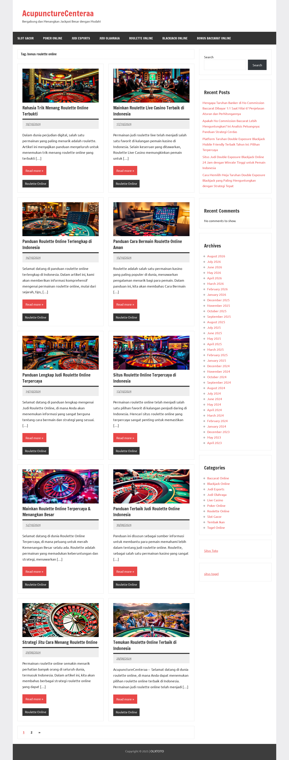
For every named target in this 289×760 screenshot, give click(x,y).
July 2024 (214, 393)
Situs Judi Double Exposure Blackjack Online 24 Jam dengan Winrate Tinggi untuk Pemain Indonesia (233, 162)
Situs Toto (211, 550)
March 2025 (215, 349)
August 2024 (216, 388)
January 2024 (216, 426)
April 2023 (214, 443)
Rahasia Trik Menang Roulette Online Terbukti (55, 111)
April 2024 (214, 410)
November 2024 (218, 371)
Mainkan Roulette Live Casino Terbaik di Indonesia (148, 111)
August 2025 (216, 322)
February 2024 (217, 421)
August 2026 (216, 256)
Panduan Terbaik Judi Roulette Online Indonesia (146, 512)
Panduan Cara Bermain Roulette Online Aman (147, 244)
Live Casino (215, 500)
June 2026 (214, 267)
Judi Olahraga (109, 38)
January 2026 (216, 294)
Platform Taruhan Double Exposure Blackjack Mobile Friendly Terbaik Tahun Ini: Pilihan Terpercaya (233, 144)
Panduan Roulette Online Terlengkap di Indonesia (57, 244)
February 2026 (217, 289)
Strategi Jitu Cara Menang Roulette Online (59, 642)
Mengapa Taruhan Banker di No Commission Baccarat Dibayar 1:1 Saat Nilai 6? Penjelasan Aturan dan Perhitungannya (233, 108)
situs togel (211, 574)
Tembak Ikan (216, 522)
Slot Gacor (25, 38)
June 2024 (214, 399)
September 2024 (219, 382)
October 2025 (216, 311)
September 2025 (219, 316)
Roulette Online (141, 38)
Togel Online (216, 527)
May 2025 (214, 338)
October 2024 (216, 377)
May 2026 (214, 272)
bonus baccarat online (214, 38)
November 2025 (218, 305)
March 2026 (215, 283)
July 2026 (214, 261)
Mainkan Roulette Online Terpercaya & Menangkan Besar (56, 512)
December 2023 (218, 432)
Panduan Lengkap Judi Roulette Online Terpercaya (56, 378)
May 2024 (214, 404)
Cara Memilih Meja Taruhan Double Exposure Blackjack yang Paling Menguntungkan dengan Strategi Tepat (233, 180)
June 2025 (214, 333)
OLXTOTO (157, 751)
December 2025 (218, 300)
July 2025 (214, 327)
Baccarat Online (218, 478)
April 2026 (214, 278)
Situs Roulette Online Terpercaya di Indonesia (144, 378)
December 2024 (218, 366)
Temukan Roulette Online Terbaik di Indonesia (145, 645)
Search (209, 57)
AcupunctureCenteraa (58, 13)
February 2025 (217, 355)
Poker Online (52, 38)
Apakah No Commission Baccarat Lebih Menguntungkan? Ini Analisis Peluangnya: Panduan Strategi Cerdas (231, 126)
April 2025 (214, 344)
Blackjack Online (175, 38)
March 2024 (215, 415)
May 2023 (214, 437)
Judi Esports (81, 38)
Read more (33, 170)
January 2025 (216, 360)
